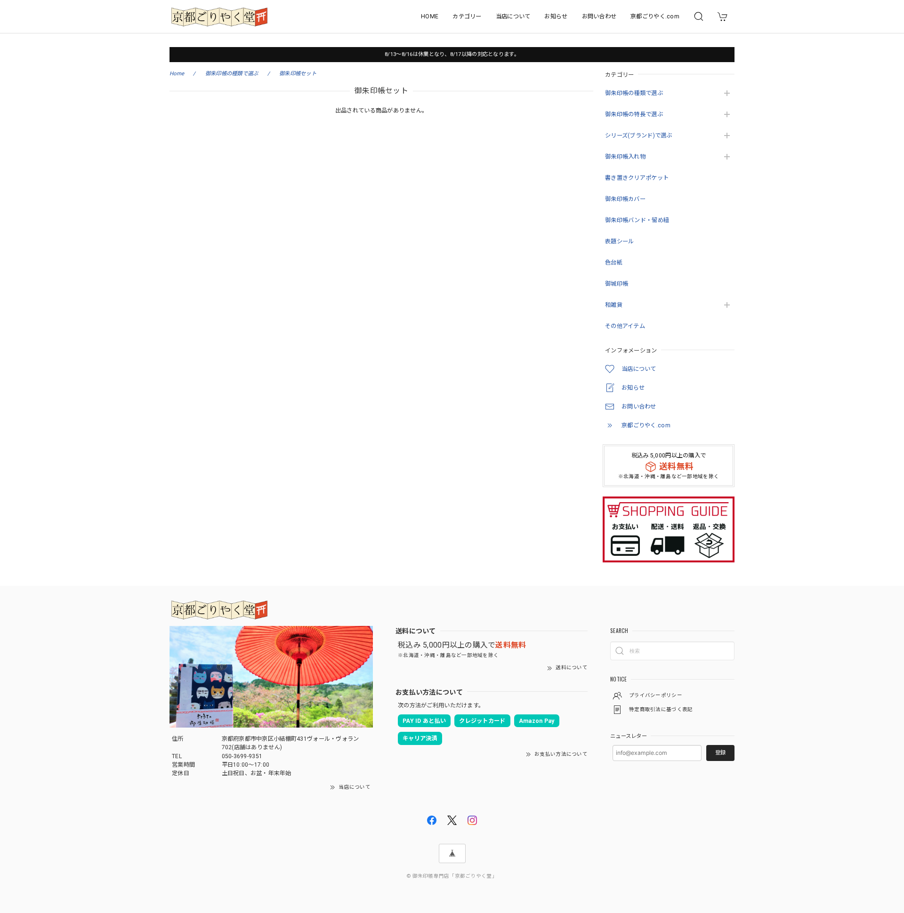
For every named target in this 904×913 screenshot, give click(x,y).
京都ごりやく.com (654, 16)
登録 (720, 752)
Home (177, 73)
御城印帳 (616, 283)
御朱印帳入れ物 (625, 156)
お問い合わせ (599, 16)
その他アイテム (625, 326)
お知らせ (555, 16)
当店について (513, 16)
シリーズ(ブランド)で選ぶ (638, 135)
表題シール (619, 241)
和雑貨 (613, 305)
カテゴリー (466, 16)
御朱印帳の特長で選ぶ (634, 114)
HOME (429, 16)
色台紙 (613, 262)
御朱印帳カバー (625, 199)
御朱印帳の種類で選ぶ (634, 93)
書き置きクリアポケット (637, 178)
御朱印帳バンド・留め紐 (637, 220)
